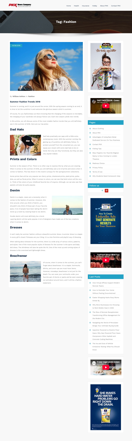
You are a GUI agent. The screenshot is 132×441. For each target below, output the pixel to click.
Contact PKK (115, 6)
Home (68, 6)
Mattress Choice (99, 163)
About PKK (104, 6)
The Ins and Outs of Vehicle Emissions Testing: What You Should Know (106, 347)
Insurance (85, 6)
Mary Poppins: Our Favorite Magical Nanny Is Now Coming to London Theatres (106, 156)
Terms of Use (97, 172)
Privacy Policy (98, 168)
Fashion (31, 96)
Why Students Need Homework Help (106, 176)
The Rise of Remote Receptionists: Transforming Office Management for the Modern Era (106, 315)
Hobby (94, 6)
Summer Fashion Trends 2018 (25, 101)
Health (76, 6)
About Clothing (98, 129)
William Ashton (19, 96)
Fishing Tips (97, 149)
